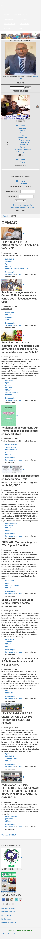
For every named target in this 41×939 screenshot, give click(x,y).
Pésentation (7, 934)
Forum (22, 147)
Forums (22, 162)
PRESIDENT (9, 693)
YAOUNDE (8, 261)
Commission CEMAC (8, 908)
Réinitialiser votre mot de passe (22, 207)
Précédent (3, 36)
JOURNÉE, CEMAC (11, 758)
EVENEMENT (9, 259)
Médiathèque (22, 138)
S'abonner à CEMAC (8, 835)
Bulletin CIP (24, 145)
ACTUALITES (8, 28)
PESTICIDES (23, 19)
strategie (8, 395)
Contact (22, 133)
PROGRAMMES (9, 19)
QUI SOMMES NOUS (20, 15)
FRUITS (7, 385)
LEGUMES (8, 388)
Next (38, 36)
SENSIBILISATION (11, 392)
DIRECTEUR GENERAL (12, 585)
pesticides (9, 380)
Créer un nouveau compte (22, 205)
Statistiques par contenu (22, 149)
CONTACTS (21, 28)
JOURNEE (8, 317)
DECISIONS (9, 530)
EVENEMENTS (24, 24)
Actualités (22, 128)
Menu (18, 126)
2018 (7, 320)
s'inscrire (21, 274)
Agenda (22, 130)
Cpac (7, 264)
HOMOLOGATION (9, 24)
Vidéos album (24, 142)
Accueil (6, 15)
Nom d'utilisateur (12, 191)
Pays (22, 135)
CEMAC (8, 266)
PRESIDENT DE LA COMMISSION (16, 269)
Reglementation (11, 449)
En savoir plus (10, 272)
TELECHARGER (10, 447)
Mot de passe (12, 196)
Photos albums (24, 140)
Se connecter (22, 183)
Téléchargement (22, 152)
